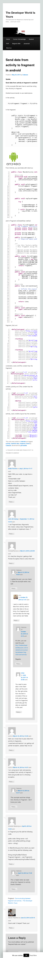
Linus (22, 673)
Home (8, 39)
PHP (7, 43)
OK (26, 955)
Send (27, 443)
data (17, 443)
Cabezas (25, 75)
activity (8, 443)
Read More (33, 955)
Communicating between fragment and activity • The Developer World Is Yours (20, 900)
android (13, 443)
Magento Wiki (16, 43)
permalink (24, 445)
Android (31, 39)
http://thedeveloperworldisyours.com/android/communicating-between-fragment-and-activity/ (21, 650)
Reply (11, 502)
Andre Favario (12, 468)
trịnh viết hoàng (13, 519)
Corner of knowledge (19, 39)
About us (8, 48)
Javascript (27, 43)
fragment (23, 443)
